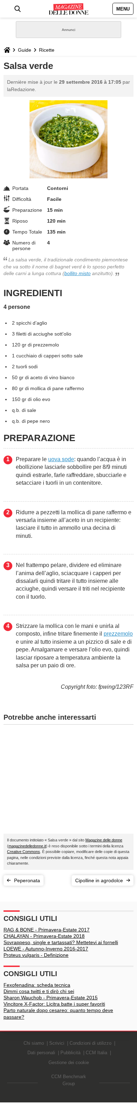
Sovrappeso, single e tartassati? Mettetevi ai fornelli (61, 942)
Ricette (46, 50)
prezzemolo (118, 634)
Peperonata (27, 880)
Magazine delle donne (103, 840)
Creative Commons (23, 851)
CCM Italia (96, 1052)
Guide (24, 50)
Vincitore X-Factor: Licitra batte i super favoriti (54, 1004)
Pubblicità (70, 1052)
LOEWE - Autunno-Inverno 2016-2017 (46, 949)
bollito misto (77, 273)
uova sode (61, 459)
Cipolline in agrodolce (99, 880)
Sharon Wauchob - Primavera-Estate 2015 (51, 997)
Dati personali (41, 1052)
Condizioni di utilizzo (90, 1043)
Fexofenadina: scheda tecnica (37, 985)
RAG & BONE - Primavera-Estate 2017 (47, 930)
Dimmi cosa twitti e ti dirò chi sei (39, 991)
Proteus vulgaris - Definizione (36, 955)
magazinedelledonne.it (27, 846)
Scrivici (56, 1043)
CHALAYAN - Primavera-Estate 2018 (44, 936)
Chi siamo (34, 1043)
